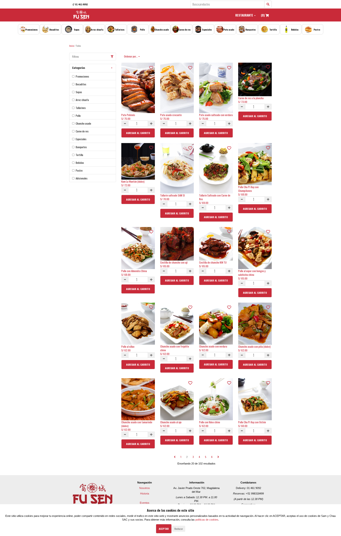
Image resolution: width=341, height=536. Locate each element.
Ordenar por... (131, 56)
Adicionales (81, 178)
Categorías (78, 68)
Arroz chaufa (82, 100)
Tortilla (79, 155)
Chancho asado (83, 123)
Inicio (71, 45)
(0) (263, 15)
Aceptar (164, 528)
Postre (79, 170)
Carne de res (82, 131)
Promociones (82, 76)
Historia (144, 493)
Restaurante (244, 15)
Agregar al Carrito (138, 133)
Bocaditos (81, 84)
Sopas (79, 92)
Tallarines (81, 108)
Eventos (144, 502)
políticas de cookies (206, 519)
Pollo (78, 115)
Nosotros (144, 487)
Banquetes (81, 147)
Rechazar (178, 528)
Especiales (81, 139)
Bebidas (80, 163)
